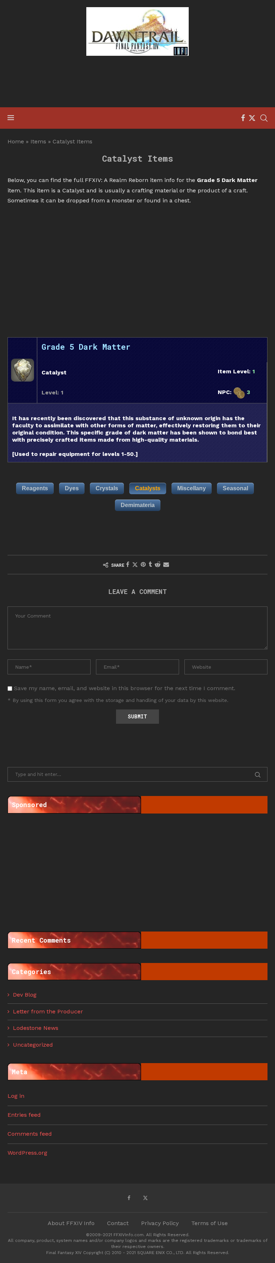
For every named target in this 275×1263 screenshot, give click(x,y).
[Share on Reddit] (157, 564)
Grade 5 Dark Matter (86, 346)
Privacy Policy (160, 1223)
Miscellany (191, 488)
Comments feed (30, 1133)
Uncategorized (33, 1044)
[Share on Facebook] (127, 564)
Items (38, 141)
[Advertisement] (137, 83)
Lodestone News (35, 1027)
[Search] (263, 118)
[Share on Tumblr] (150, 564)
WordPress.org (27, 1152)
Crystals (107, 488)
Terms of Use (209, 1223)
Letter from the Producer (48, 1011)
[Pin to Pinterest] (143, 564)
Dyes (72, 488)
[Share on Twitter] (135, 564)
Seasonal (235, 488)
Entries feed (24, 1114)
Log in (16, 1095)
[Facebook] (243, 118)
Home (16, 141)
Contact (118, 1223)
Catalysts (147, 488)
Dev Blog (25, 994)
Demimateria (138, 505)
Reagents (35, 488)
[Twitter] (252, 118)
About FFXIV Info (71, 1223)
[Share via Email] (166, 564)
